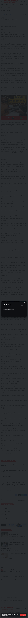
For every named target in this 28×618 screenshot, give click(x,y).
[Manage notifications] (25, 615)
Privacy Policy (16, 614)
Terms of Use (6, 615)
